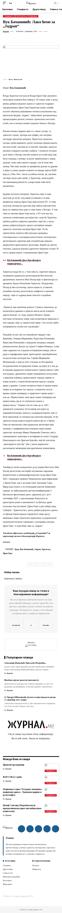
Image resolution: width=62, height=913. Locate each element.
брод (17, 549)
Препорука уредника (26, 16)
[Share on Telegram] (43, 564)
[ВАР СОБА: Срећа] (52, 780)
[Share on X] (13, 40)
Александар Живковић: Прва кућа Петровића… (25, 663)
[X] (31, 623)
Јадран (37, 549)
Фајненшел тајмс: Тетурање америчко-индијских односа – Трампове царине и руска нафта (22, 792)
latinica (19, 578)
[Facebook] (16, 623)
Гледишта (9, 16)
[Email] (19, 40)
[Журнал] (31, 3)
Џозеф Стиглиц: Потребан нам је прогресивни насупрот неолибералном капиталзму (22, 808)
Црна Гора (7, 553)
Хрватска (46, 549)
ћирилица (9, 578)
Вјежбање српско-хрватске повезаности (21, 680)
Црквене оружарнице (13, 764)
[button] (5, 3)
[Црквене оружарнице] (52, 767)
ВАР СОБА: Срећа (12, 777)
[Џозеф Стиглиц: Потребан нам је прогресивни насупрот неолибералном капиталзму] (52, 808)
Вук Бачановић (26, 549)
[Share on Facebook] (8, 40)
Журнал (6, 31)
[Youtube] (45, 623)
